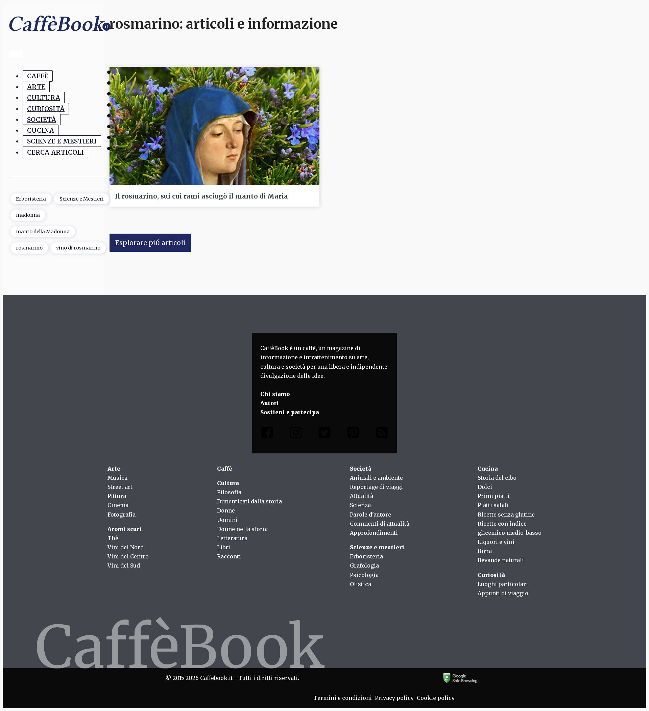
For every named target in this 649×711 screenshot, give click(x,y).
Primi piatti (493, 496)
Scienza (360, 505)
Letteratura (232, 538)
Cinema (117, 505)
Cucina (40, 130)
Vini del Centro (128, 556)
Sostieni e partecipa (289, 412)
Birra (485, 551)
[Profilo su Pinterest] (353, 434)
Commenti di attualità (379, 523)
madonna (28, 215)
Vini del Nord (125, 547)
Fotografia (121, 514)
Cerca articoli (55, 152)
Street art (120, 486)
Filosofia (229, 492)
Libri (223, 547)
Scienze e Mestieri (62, 141)
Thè (112, 538)
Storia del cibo (497, 477)
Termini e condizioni (342, 697)
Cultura (43, 98)
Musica (117, 477)
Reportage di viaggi (376, 486)
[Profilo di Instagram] (296, 434)
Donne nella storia (242, 529)
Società (41, 119)
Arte (36, 87)
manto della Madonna (43, 232)
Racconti (229, 556)
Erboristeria (31, 199)
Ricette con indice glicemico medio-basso (510, 528)
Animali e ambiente (376, 477)
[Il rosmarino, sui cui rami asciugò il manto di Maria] (214, 126)
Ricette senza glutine (506, 514)
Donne (226, 510)
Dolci (485, 486)
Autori (269, 403)
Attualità (361, 496)
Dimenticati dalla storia (249, 501)
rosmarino (29, 248)
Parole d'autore (370, 514)
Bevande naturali (501, 560)
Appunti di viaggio (503, 593)
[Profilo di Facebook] (267, 434)
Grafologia (364, 565)
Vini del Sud (123, 565)
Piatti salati (493, 505)
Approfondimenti (374, 532)
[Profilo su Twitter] (324, 434)
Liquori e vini (496, 541)
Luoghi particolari (503, 584)
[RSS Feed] (382, 434)
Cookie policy (436, 697)
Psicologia (364, 575)
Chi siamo (275, 394)
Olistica (360, 584)
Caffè (37, 76)
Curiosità (46, 109)
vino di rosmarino (78, 248)
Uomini (227, 520)
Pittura (116, 496)
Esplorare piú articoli (150, 243)
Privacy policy (394, 697)
